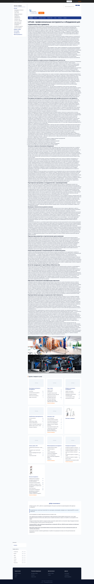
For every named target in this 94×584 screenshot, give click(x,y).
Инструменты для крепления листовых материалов (34, 481)
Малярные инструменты (70, 392)
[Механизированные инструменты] (54, 440)
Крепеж (30, 454)
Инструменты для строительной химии (34, 451)
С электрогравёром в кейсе (70, 396)
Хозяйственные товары (33, 421)
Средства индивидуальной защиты (35, 452)
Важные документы (18, 34)
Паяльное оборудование (33, 492)
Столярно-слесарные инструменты (35, 493)
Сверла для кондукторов (51, 398)
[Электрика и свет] (54, 411)
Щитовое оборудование (51, 429)
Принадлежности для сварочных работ (72, 460)
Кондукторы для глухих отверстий (53, 394)
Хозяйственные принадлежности (17, 17)
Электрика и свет (17, 19)
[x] (31, 536)
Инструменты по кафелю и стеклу (35, 484)
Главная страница (18, 573)
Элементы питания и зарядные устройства (52, 425)
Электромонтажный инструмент (34, 482)
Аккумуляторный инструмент (52, 447)
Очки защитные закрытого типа (52, 421)
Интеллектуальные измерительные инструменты (35, 486)
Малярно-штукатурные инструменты (18, 15)
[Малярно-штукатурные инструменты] (73, 383)
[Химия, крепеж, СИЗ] (36, 440)
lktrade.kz (15, 545)
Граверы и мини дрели (69, 391)
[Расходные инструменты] (73, 440)
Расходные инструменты (18, 26)
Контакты (60, 17)
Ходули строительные (33, 397)
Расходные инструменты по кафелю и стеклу (72, 455)
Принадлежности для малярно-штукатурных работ (71, 395)
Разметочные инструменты (33, 395)
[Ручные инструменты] (36, 470)
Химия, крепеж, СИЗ (17, 22)
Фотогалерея (16, 31)
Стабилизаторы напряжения (52, 428)
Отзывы (65, 17)
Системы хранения (32, 418)
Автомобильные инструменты (34, 491)
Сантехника (31, 391)
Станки (48, 450)
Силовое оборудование (51, 451)
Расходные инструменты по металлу (72, 447)
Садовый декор (49, 391)
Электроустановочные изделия (52, 419)
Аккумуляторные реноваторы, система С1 (35, 448)
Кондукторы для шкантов (51, 395)
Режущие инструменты (33, 427)
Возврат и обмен (17, 29)
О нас (55, 17)
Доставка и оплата (42, 17)
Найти (78, 5)
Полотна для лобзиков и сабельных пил (71, 452)
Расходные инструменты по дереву (71, 457)
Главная (30, 17)
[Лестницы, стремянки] (73, 412)
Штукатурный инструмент (70, 398)
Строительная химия (32, 455)
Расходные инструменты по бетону (71, 450)
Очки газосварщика (50, 418)
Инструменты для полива (51, 400)
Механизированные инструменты (17, 24)
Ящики (30, 419)
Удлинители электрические (52, 430)
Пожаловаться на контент (48, 582)
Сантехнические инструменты (34, 392)
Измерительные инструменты (34, 478)
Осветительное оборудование (52, 422)
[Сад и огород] (54, 383)
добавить (79, 1)
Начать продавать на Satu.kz (18, 1)
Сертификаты (17, 32)
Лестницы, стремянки (18, 20)
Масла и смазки (68, 458)
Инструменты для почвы (51, 397)
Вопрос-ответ (49, 17)
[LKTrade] (36, 10)
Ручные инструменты (18, 27)
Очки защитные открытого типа (52, 426)
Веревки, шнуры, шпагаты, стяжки (35, 425)
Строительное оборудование (52, 453)
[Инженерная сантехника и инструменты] (36, 383)
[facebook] (28, 536)
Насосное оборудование (51, 454)
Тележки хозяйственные (33, 422)
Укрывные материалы (33, 394)
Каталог (15, 8)
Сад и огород (16, 12)
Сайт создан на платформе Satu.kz (47, 580)
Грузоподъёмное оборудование (34, 489)
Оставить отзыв (34, 12)
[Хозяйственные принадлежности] (36, 411)
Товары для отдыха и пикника (52, 401)
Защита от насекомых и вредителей (35, 424)
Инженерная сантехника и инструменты (19, 11)
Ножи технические (32, 488)
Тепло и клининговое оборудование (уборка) (53, 457)
